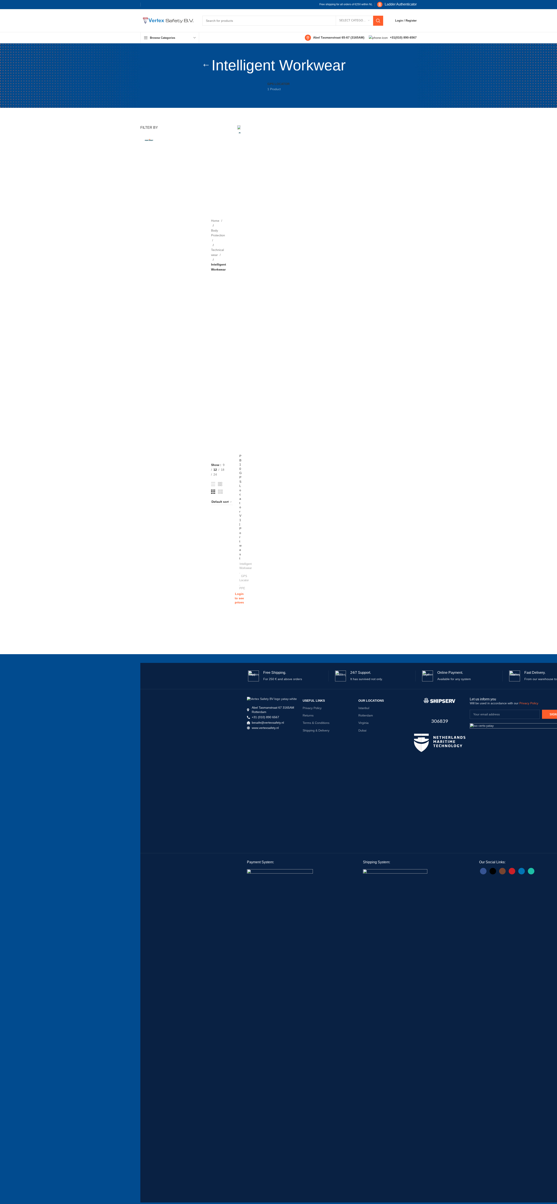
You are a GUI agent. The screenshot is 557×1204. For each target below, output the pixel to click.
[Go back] (206, 65)
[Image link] (439, 742)
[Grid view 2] (220, 484)
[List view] (213, 484)
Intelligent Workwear (245, 566)
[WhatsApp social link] (531, 871)
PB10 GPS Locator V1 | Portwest (240, 507)
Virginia (363, 723)
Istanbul (363, 708)
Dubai (362, 730)
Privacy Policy (312, 708)
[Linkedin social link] (167, 4)
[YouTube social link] (512, 871)
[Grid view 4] (220, 491)
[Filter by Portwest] (149, 139)
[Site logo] (167, 20)
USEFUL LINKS (314, 700)
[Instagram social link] (502, 871)
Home (215, 220)
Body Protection (218, 233)
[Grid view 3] (213, 491)
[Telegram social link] (174, 4)
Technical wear (217, 252)
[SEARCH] (378, 21)
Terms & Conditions (316, 723)
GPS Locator (244, 578)
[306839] (439, 700)
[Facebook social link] (146, 4)
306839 (439, 721)
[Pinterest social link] (160, 4)
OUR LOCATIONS (371, 700)
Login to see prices (239, 598)
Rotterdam (365, 715)
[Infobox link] (397, 4)
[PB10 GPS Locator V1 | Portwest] (238, 288)
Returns (308, 715)
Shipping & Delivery (316, 730)
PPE (242, 588)
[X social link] (153, 4)
